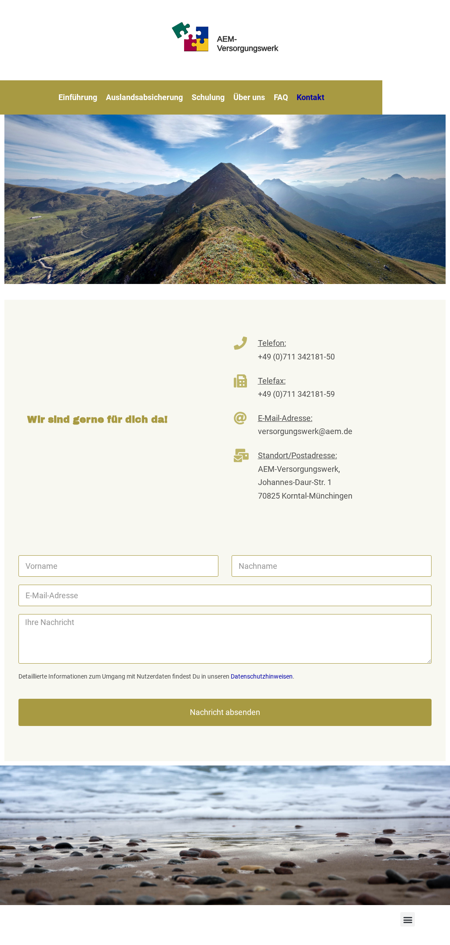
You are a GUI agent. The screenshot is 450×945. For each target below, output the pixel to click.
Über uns (249, 97)
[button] (407, 919)
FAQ (281, 97)
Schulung (208, 97)
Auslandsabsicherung (144, 97)
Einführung (77, 97)
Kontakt (310, 97)
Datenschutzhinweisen (262, 676)
